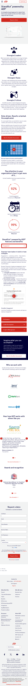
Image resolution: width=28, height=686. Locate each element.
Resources (3, 613)
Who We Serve (19, 590)
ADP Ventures (18, 634)
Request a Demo (14, 20)
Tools (2, 623)
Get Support (14, 583)
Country (3, 540)
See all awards (13, 497)
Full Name (3, 513)
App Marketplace (5, 607)
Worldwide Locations (20, 615)
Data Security (18, 628)
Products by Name (5, 610)
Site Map (13, 659)
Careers (17, 617)
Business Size (18, 592)
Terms (8, 659)
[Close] (25, 678)
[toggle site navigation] (2, 1)
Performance (6, 319)
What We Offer (5, 590)
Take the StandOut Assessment (11, 137)
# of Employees (4, 535)
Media (16, 639)
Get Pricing (23, 1)
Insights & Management (9, 329)
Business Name (4, 529)
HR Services (4, 601)
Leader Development (8, 324)
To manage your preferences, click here (13, 684)
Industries (17, 594)
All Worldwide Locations (14, 650)
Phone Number (4, 524)
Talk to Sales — (14, 581)
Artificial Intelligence (20, 632)
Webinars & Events (5, 625)
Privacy (19, 659)
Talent (2, 596)
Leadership (17, 625)
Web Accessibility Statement (13, 662)
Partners (17, 596)
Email (2, 519)
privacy (12, 559)
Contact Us (14, 579)
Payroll (3, 592)
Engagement (6, 245)
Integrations (4, 605)
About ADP (18, 613)
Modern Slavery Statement (13, 660)
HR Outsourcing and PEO (6, 603)
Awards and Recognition (20, 623)
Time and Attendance (6, 594)
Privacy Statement (11, 551)
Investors (17, 637)
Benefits (3, 598)
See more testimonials (13, 461)
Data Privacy (18, 630)
